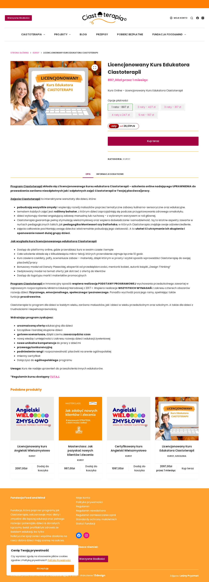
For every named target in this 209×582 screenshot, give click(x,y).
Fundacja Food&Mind (167, 34)
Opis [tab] (88, 174)
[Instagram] (202, 18)
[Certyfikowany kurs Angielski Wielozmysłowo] (128, 418)
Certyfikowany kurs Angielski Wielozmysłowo (128, 448)
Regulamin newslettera (91, 511)
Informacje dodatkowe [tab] (110, 174)
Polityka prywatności (89, 502)
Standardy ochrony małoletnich (96, 519)
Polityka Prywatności (59, 560)
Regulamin (82, 506)
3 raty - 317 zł (172, 107)
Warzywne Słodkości (18, 17)
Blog (83, 34)
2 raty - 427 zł (146, 107)
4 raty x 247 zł (121, 115)
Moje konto (83, 498)
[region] (42, 560)
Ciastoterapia (31, 34)
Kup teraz (153, 141)
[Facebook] (197, 18)
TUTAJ (54, 377)
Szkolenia (180, 456)
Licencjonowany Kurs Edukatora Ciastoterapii (177, 448)
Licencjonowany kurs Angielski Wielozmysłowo (32, 448)
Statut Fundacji (85, 523)
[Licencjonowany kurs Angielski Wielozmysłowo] (32, 418)
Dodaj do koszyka (43, 468)
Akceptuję (42, 568)
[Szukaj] (192, 18)
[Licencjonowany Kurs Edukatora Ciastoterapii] (177, 418)
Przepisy (102, 34)
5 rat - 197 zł (146, 115)
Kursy (126, 159)
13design (99, 575)
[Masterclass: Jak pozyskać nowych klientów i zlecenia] (80, 418)
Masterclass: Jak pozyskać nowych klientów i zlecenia (80, 450)
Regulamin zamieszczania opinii (96, 515)
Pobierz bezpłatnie (130, 34)
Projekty (60, 34)
